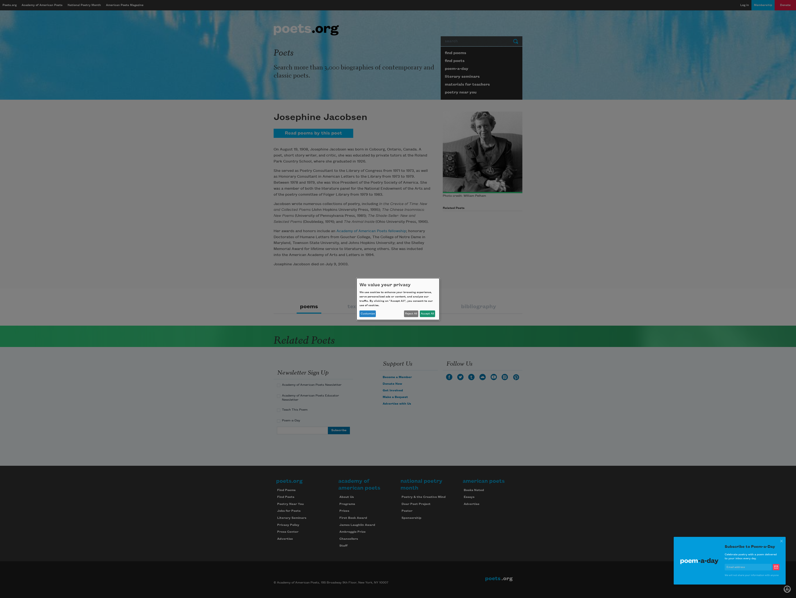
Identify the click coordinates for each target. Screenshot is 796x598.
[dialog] (398, 299)
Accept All (427, 313)
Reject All (411, 313)
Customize (368, 313)
